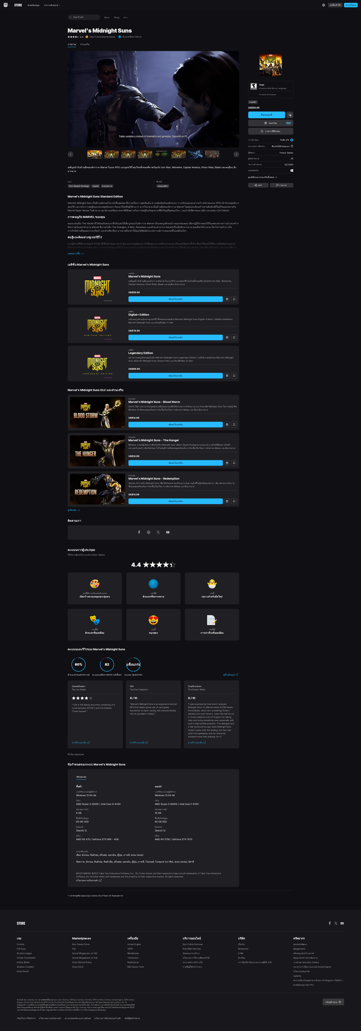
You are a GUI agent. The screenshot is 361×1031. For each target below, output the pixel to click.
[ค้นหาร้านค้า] (70, 17)
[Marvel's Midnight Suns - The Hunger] (97, 450)
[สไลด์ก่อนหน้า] (70, 154)
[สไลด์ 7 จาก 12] (195, 154)
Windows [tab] (81, 776)
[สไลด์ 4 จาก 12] (145, 154)
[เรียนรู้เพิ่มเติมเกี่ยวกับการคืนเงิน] (291, 146)
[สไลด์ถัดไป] (236, 154)
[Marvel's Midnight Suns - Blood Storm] (97, 412)
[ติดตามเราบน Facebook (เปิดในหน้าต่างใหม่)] (139, 532)
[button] (153, 253)
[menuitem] (107, 17)
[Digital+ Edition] (97, 325)
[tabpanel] (153, 812)
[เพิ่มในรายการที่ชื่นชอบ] (234, 299)
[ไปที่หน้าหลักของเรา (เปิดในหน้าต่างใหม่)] (149, 532)
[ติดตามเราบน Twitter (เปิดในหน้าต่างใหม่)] (158, 532)
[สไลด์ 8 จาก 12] (212, 154)
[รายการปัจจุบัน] (94, 154)
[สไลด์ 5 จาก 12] (162, 154)
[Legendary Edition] (97, 363)
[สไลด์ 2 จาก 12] (111, 154)
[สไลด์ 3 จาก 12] (128, 154)
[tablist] (153, 777)
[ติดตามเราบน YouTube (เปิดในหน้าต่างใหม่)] (168, 532)
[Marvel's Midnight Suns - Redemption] (97, 489)
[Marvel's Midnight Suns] (97, 287)
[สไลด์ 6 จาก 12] (178, 154)
